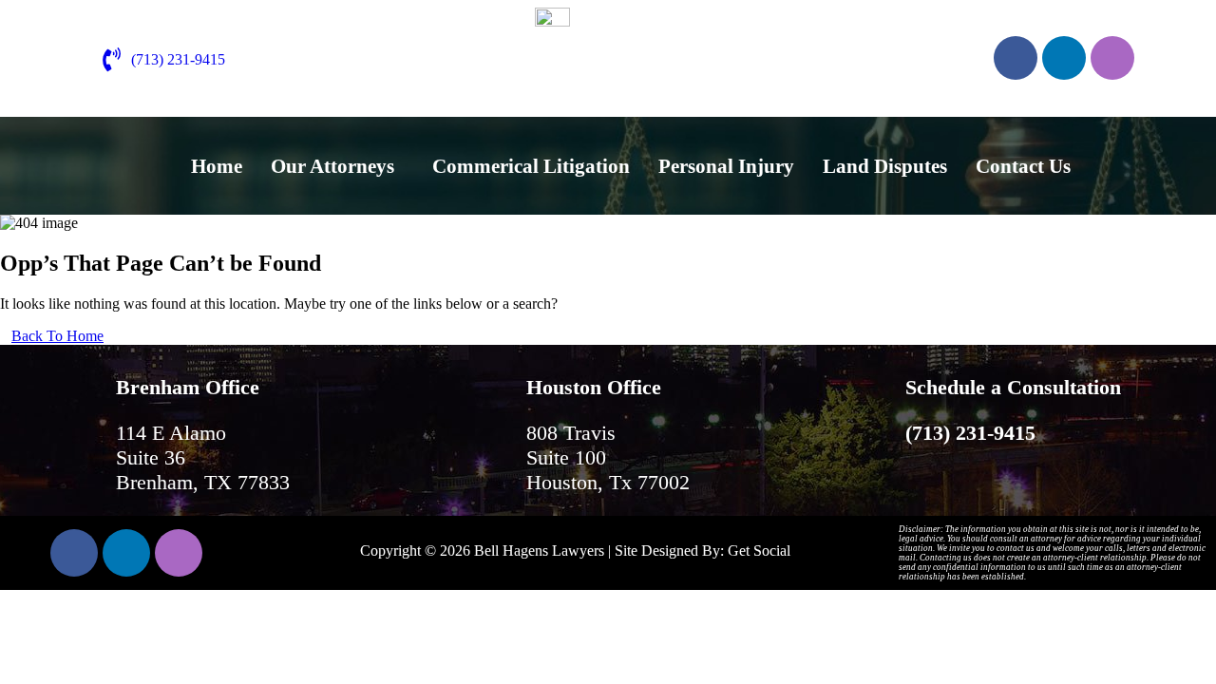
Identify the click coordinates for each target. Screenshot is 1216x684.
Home (216, 166)
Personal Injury (726, 166)
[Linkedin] (1064, 58)
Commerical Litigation (531, 166)
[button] (337, 166)
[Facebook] (1015, 58)
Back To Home (57, 336)
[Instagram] (1112, 58)
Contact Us (1023, 166)
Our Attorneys (332, 166)
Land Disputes (885, 166)
